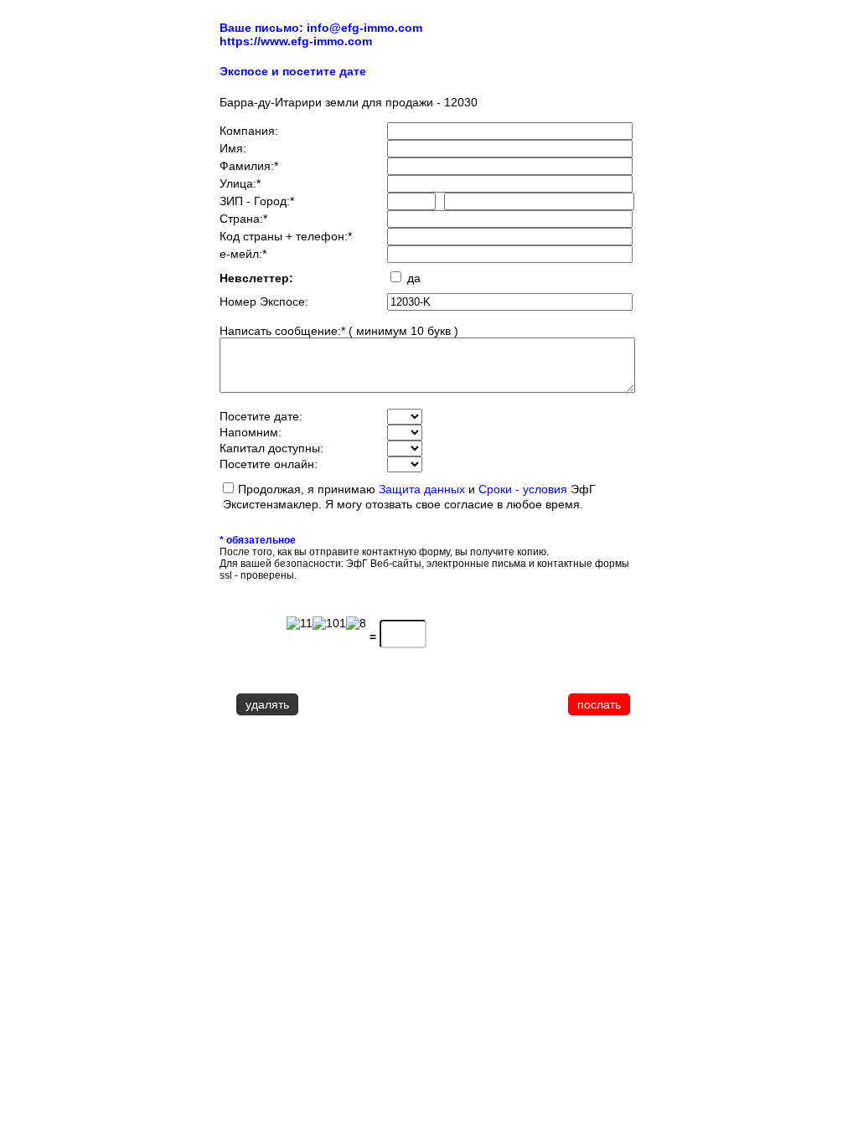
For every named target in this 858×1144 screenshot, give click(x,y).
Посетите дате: (261, 416)
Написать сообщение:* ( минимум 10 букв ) (339, 331)
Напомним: (251, 432)
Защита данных (422, 489)
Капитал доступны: (271, 448)
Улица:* (240, 183)
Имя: (233, 148)
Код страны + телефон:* (286, 236)
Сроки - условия (524, 489)
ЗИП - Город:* (257, 201)
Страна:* (243, 218)
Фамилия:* (249, 166)
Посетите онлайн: (269, 464)
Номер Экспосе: (264, 301)
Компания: (249, 130)
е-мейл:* (243, 253)
